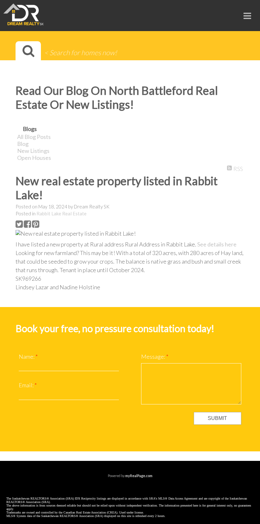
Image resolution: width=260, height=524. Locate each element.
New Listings (33, 150)
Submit (217, 418)
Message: (153, 356)
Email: (27, 385)
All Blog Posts (34, 136)
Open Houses (34, 157)
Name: (27, 356)
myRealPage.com (139, 476)
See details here (217, 244)
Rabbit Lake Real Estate (61, 213)
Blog (23, 143)
